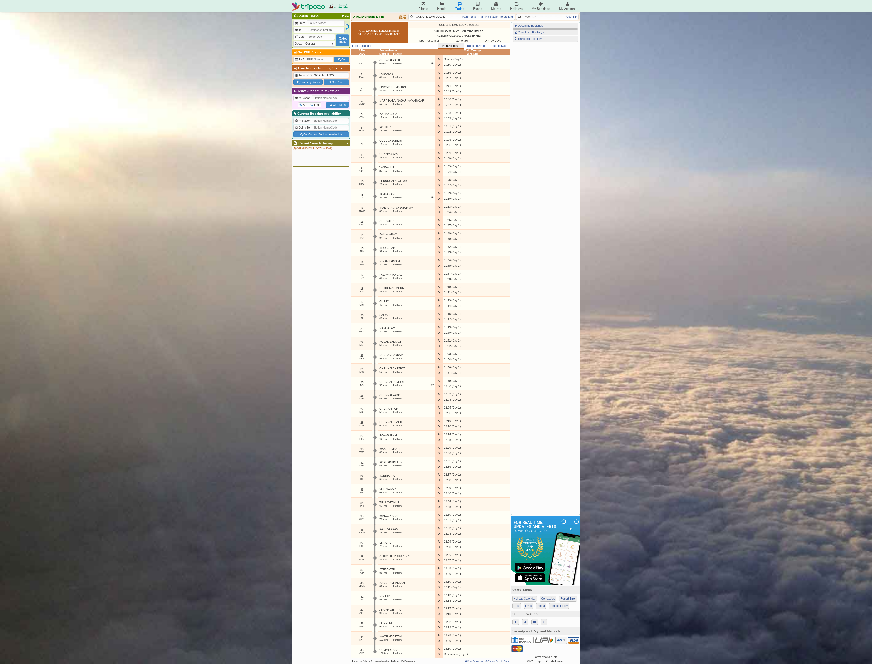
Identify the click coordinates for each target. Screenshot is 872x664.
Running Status (330, 68)
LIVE (317, 105)
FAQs (528, 605)
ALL (305, 105)
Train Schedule (450, 45)
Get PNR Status (309, 52)
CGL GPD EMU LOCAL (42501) (314, 148)
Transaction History (530, 38)
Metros (496, 8)
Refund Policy (559, 605)
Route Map (507, 16)
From (302, 23)
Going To (304, 127)
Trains (459, 8)
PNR (302, 59)
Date (302, 36)
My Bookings (541, 8)
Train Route (306, 68)
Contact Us (548, 598)
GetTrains (343, 40)
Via (346, 15)
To (300, 30)
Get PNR (571, 16)
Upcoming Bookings (530, 25)
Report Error (568, 598)
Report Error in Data (498, 661)
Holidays (516, 8)
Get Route (338, 82)
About (541, 605)
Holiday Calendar (524, 598)
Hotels (441, 8)
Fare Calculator (361, 45)
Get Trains (339, 105)
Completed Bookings (531, 32)
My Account (567, 8)
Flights (423, 8)
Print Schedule (475, 661)
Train (302, 75)
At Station (304, 98)
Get (343, 59)
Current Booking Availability (319, 113)
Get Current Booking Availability (322, 134)
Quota (298, 43)
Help (517, 605)
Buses (477, 8)
